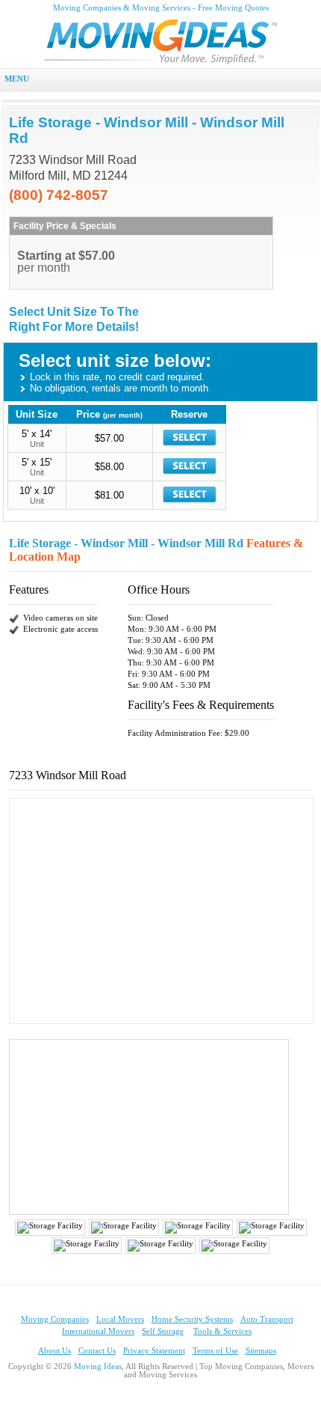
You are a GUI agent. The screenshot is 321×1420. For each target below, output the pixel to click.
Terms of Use (215, 1351)
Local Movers (120, 1319)
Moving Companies (55, 1319)
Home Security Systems (192, 1319)
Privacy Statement (154, 1351)
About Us (54, 1351)
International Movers (98, 1331)
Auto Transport (266, 1319)
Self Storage (163, 1331)
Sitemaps (261, 1351)
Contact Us (97, 1351)
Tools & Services (222, 1331)
